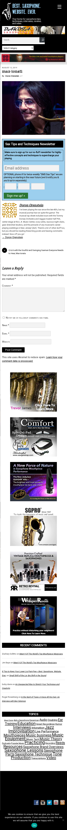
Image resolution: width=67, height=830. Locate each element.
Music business (39, 735)
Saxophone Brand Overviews (43, 747)
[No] (63, 820)
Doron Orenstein (12, 76)
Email (5, 333)
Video (51, 757)
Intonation (37, 728)
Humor (58, 724)
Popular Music (17, 743)
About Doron (8, 720)
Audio (43, 720)
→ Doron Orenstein (12, 237)
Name (5, 325)
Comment (7, 285)
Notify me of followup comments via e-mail (27, 317)
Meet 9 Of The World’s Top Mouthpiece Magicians (41, 654)
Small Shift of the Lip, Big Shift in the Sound (27, 675)
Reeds (60, 743)
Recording (50, 743)
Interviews (22, 727)
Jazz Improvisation (31, 729)
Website (6, 341)
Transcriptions (38, 758)
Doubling (52, 720)
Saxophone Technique (33, 754)
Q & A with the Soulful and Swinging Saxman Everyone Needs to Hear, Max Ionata (33, 251)
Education (26, 723)
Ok (34, 825)
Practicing (35, 742)
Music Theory (51, 739)
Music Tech (32, 739)
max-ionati (12, 71)
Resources (13, 746)
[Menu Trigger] (59, 6)
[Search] (42, 39)
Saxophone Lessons (24, 750)
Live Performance (47, 731)
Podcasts (6, 743)
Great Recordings (45, 724)
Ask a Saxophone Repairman (26, 720)
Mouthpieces (14, 735)
